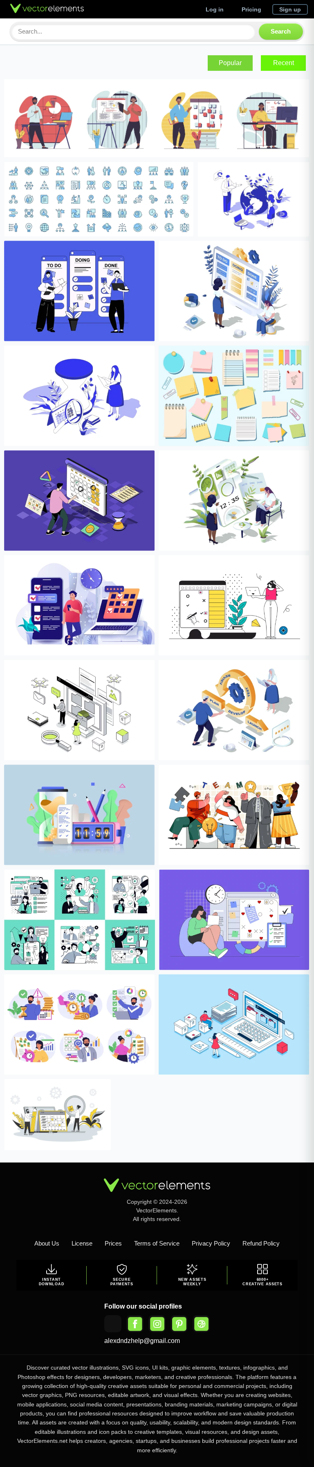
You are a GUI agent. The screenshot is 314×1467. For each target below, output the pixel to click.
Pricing (251, 9)
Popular (230, 62)
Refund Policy (261, 1243)
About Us (46, 1243)
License (82, 1243)
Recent (283, 62)
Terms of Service (156, 1243)
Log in (215, 9)
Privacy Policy (211, 1243)
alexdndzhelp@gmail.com (142, 1340)
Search (281, 31)
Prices (113, 1243)
